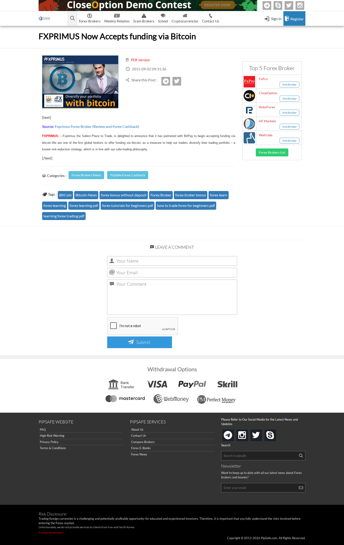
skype (275, 434)
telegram (233, 434)
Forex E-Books (141, 448)
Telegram (270, 6)
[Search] (300, 455)
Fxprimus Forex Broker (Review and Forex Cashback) (97, 126)
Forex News (139, 454)
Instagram (303, 5)
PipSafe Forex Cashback (127, 175)
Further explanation (51, 532)
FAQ (43, 429)
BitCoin (65, 195)
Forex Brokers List (272, 152)
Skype (281, 5)
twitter (292, 5)
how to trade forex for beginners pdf (186, 205)
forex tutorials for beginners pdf (127, 205)
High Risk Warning (52, 435)
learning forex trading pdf (64, 216)
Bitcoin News (86, 195)
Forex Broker (160, 195)
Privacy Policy (49, 442)
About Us (137, 429)
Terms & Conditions (53, 448)
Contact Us (138, 435)
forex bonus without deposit (123, 195)
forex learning (55, 205)
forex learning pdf (84, 205)
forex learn (218, 195)
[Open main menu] (72, 18)
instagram (247, 434)
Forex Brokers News (86, 175)
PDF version (140, 60)
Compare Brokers (143, 442)
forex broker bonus (190, 195)
